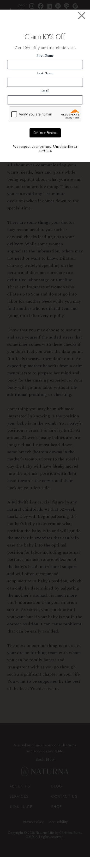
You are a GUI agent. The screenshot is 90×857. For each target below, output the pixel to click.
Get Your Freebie (45, 133)
